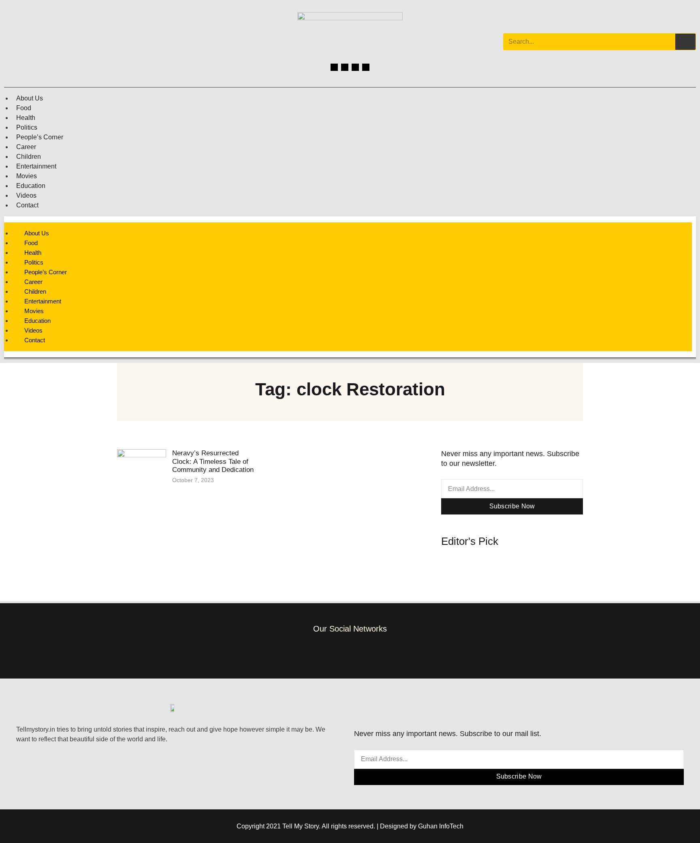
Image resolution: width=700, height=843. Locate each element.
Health (25, 117)
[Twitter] (355, 67)
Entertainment (36, 166)
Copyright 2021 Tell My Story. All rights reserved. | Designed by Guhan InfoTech (350, 826)
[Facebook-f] (313, 651)
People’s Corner (39, 137)
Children (28, 156)
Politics (26, 127)
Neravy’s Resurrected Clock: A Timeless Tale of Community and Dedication (213, 461)
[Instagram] (344, 67)
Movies (26, 176)
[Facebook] (334, 67)
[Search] (685, 42)
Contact (27, 205)
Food (23, 108)
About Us (29, 98)
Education (30, 185)
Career (26, 146)
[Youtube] (365, 67)
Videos (26, 195)
